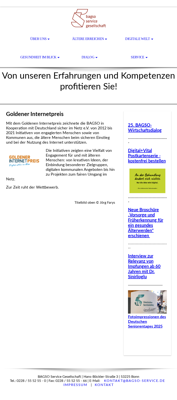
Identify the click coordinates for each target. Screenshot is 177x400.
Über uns (38, 39)
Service (137, 57)
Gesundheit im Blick (38, 57)
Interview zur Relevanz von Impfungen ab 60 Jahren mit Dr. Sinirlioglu (144, 266)
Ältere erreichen (88, 39)
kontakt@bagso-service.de (134, 381)
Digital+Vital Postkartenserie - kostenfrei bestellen (147, 156)
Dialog (88, 57)
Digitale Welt (137, 39)
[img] (88, 18)
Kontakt (104, 385)
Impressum (76, 385)
